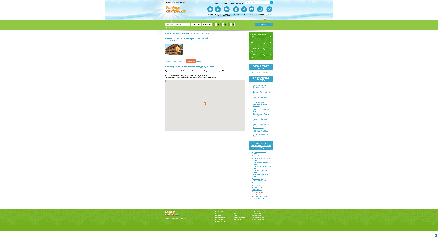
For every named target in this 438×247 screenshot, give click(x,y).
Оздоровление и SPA (258, 219)
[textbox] (177, 24)
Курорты (210, 14)
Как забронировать (239, 217)
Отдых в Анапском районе (261, 156)
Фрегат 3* (261, 110)
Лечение (255, 183)
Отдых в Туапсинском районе (260, 163)
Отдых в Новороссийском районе (261, 167)
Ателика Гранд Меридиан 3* (260, 104)
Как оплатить (237, 219)
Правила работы (220, 221)
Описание (169, 61)
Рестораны (236, 14)
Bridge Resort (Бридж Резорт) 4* (261, 126)
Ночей (214, 21)
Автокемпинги (257, 190)
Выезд (204, 21)
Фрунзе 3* (261, 120)
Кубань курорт (197, 219)
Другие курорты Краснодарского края (259, 179)
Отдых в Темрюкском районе (259, 171)
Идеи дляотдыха (218, 14)
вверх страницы (436, 235)
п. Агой (174, 40)
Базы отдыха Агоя (261, 67)
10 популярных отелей (261, 79)
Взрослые (223, 21)
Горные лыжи (257, 192)
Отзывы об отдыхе (258, 198)
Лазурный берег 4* (260, 87)
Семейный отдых (257, 215)
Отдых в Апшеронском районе (260, 175)
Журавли (262, 93)
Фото (244, 14)
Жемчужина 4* (261, 115)
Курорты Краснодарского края (176, 33)
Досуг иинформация (226, 14)
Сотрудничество (220, 219)
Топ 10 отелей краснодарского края (259, 195)
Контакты (218, 215)
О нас (217, 213)
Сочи (172, 27)
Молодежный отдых (258, 217)
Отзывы (198, 61)
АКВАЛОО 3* (261, 131)
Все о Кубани (260, 14)
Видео (251, 14)
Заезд (192, 21)
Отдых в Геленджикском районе (261, 159)
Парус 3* (260, 98)
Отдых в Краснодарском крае (261, 145)
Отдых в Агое (194, 33)
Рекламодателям (220, 217)
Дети (229, 21)
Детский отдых (257, 187)
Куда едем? (168, 21)
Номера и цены (177, 61)
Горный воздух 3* (261, 135)
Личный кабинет (221, 3)
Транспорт (269, 14)
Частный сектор (257, 185)
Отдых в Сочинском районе (259, 152)
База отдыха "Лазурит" (260, 72)
